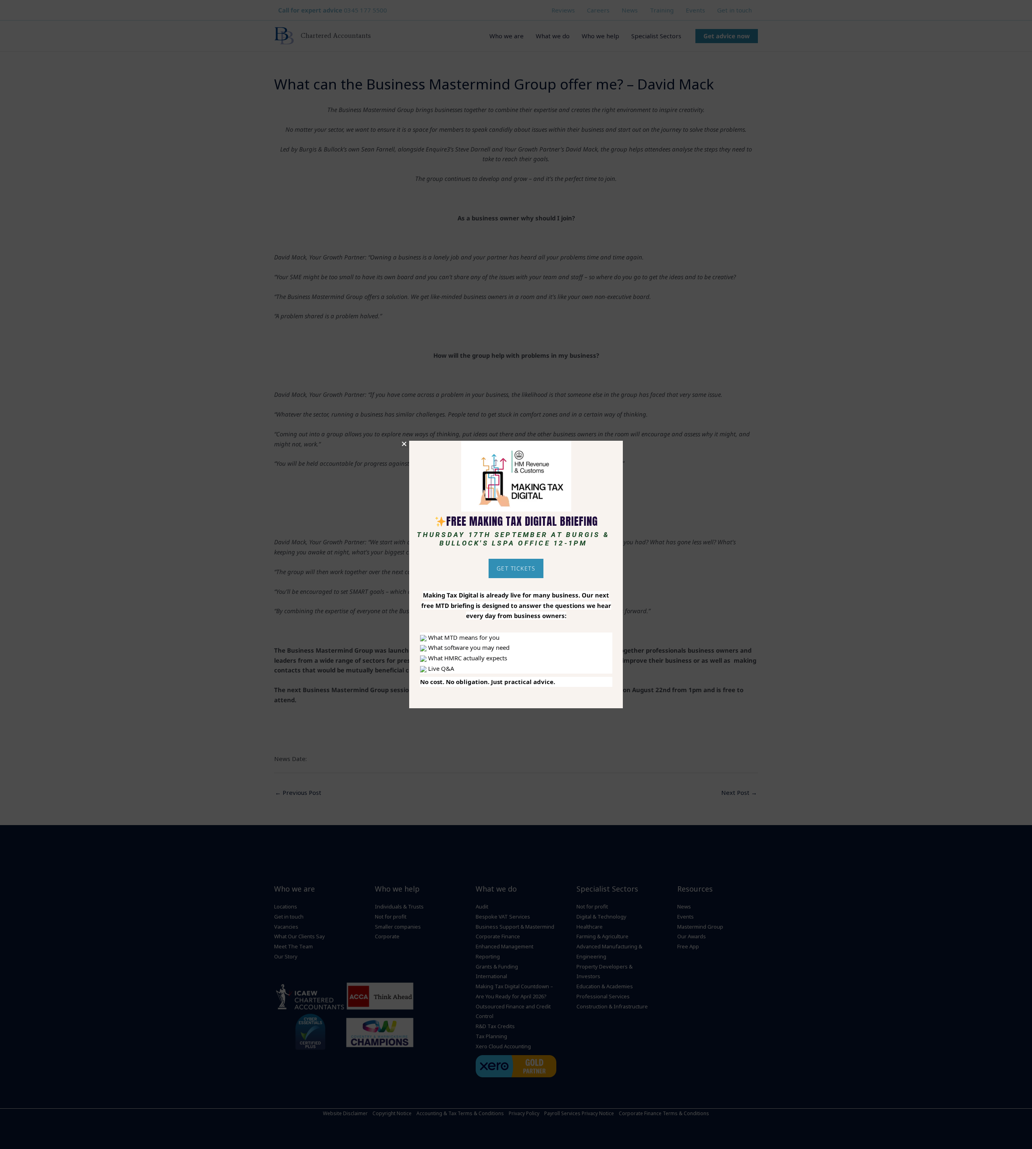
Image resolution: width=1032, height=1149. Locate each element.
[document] (516, 574)
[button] (404, 444)
